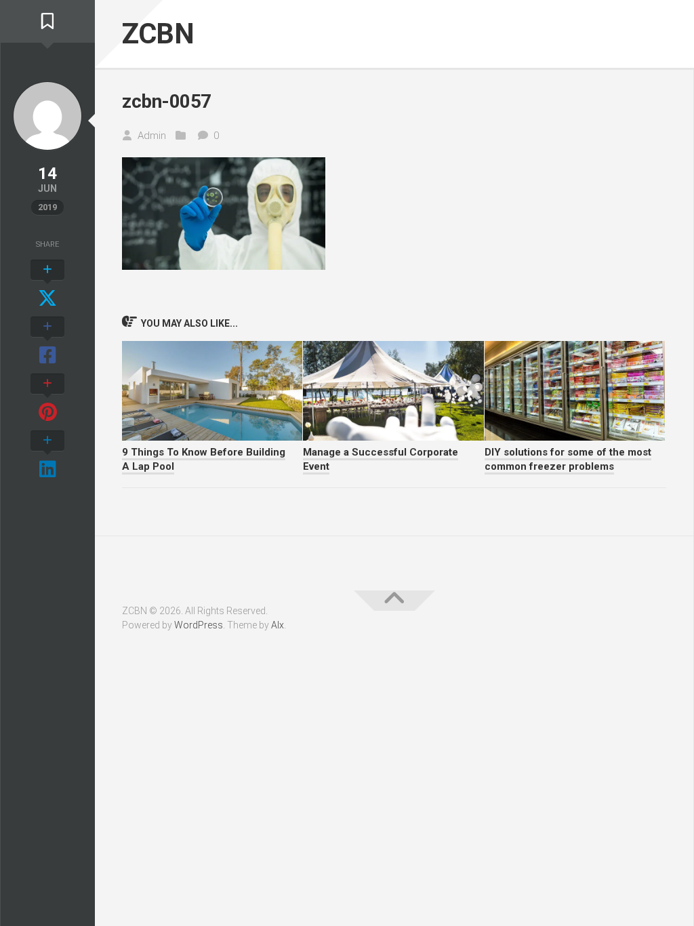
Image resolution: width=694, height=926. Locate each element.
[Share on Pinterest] (47, 399)
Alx (277, 625)
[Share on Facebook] (47, 342)
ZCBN (158, 33)
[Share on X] (47, 285)
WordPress (198, 625)
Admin (152, 135)
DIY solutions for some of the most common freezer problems (568, 459)
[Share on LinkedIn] (47, 455)
